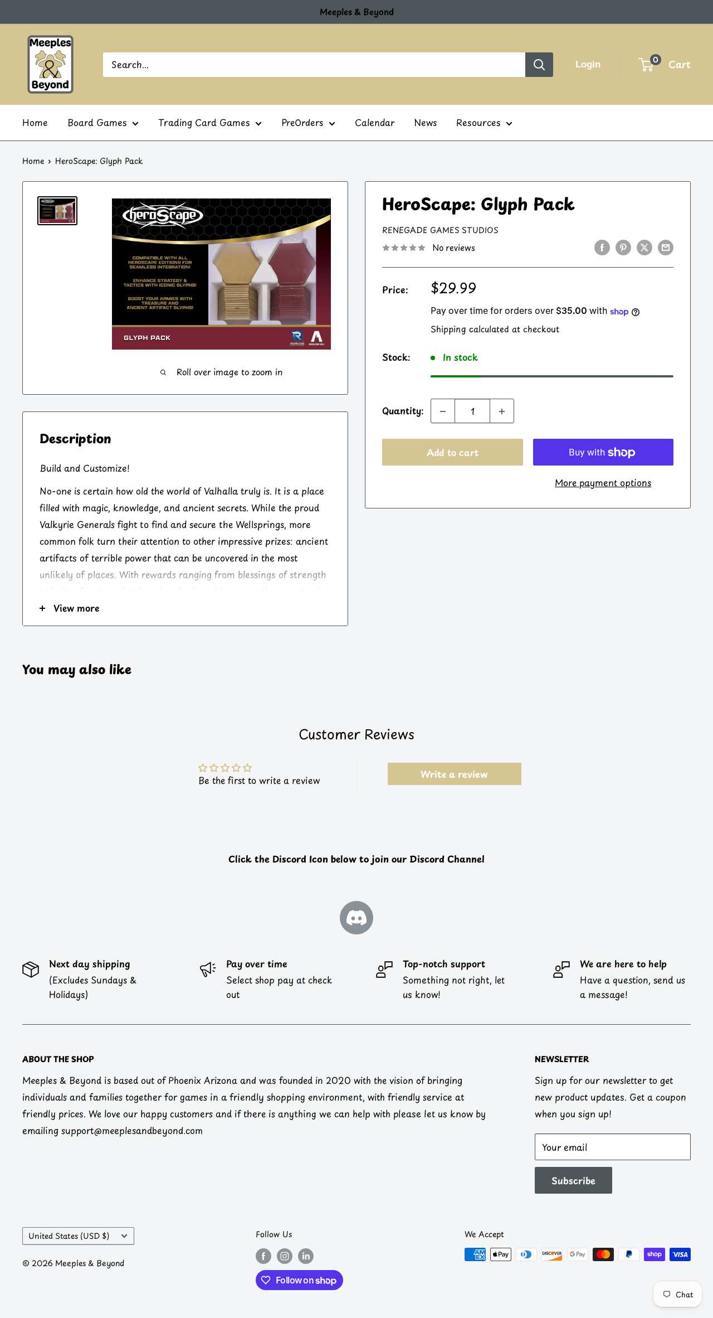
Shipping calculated (470, 329)
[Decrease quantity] (443, 411)
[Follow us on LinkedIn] (306, 1255)
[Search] (539, 64)
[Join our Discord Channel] (356, 917)
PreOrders (302, 122)
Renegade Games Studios (440, 230)
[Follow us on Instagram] (284, 1255)
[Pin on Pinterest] (623, 246)
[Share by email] (665, 246)
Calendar (374, 122)
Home (35, 122)
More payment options (603, 483)
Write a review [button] (454, 774)
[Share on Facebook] (602, 246)
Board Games (96, 122)
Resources (478, 122)
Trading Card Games (204, 122)
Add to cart (452, 452)
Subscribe (573, 1180)
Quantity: (403, 411)
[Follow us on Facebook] (263, 1255)
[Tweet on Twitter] (644, 246)
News (425, 122)
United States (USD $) (68, 1236)
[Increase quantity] (502, 411)
